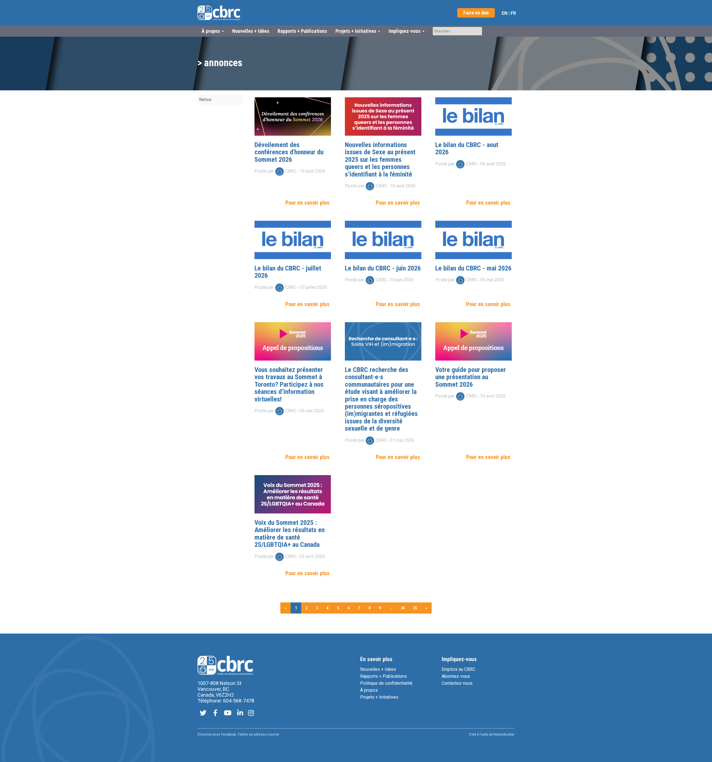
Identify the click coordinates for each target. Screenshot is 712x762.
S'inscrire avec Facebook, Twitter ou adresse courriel (238, 734)
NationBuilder (504, 734)
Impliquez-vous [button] (405, 31)
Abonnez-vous (456, 676)
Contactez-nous (457, 683)
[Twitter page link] (203, 713)
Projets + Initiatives (379, 697)
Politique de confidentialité (386, 683)
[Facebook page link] (215, 713)
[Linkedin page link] (240, 713)
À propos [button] (211, 31)
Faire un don (476, 13)
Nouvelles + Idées (250, 31)
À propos (369, 690)
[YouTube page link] (227, 713)
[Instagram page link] (251, 713)
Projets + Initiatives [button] (356, 31)
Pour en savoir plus (307, 202)
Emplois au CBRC (458, 669)
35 (415, 608)
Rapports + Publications (302, 31)
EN (504, 13)
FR (513, 13)
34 (403, 608)
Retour (205, 99)
